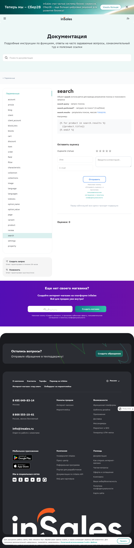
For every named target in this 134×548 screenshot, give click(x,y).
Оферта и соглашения (103, 472)
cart (10, 136)
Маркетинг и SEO (101, 428)
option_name (14, 204)
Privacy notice (127, 408)
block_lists (12, 126)
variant (11, 220)
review (11, 230)
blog (10, 110)
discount (12, 141)
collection (12, 173)
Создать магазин (90, 309)
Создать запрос (17, 261)
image (10, 183)
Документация (100, 456)
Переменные (12, 93)
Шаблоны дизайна (101, 410)
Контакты (31, 381)
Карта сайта (98, 493)
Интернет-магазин (65, 405)
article (11, 105)
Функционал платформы (104, 405)
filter (10, 162)
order (10, 152)
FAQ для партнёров (65, 479)
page (10, 214)
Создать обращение (109, 353)
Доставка (97, 419)
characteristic (14, 167)
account (11, 99)
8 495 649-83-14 (23, 400)
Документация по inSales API (70, 474)
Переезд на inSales (58, 381)
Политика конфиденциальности (103, 487)
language (12, 188)
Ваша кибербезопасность (105, 481)
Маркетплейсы (63, 410)
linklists (11, 199)
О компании (18, 381)
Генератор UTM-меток (103, 432)
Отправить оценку (94, 180)
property (12, 246)
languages (12, 194)
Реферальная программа (68, 465)
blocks (11, 131)
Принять (123, 541)
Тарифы (42, 381)
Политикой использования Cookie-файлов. (79, 542)
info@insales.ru (23, 428)
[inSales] (66, 18)
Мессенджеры (99, 423)
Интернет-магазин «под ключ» (27, 386)
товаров (101, 112)
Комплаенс (98, 477)
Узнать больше (110, 7)
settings (12, 241)
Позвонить (14, 270)
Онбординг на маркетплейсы (57, 386)
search (11, 235)
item (10, 146)
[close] (132, 409)
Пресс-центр (62, 460)
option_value (14, 209)
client (10, 115)
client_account (14, 120)
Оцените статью (65, 151)
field (10, 157)
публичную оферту (79, 315)
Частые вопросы (100, 467)
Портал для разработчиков (69, 469)
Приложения (99, 414)
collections (13, 178)
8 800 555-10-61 (23, 414)
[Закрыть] (127, 7)
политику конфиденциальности (72, 318)
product (11, 225)
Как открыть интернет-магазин (103, 461)
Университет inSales (66, 456)
